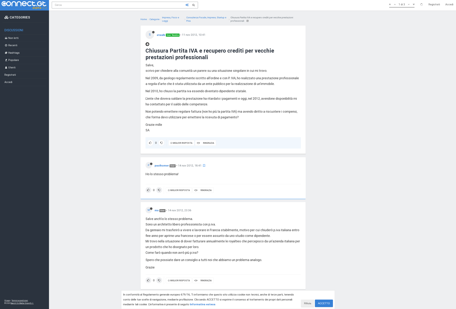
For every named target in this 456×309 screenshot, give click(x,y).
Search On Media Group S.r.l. (22, 303)
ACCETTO (324, 303)
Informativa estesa (202, 304)
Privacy (7, 301)
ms (157, 210)
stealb (161, 34)
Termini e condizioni (20, 301)
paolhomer (162, 165)
